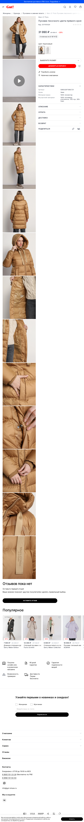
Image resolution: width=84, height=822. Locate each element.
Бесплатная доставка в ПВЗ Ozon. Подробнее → (42, 2)
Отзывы (5, 752)
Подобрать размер (48, 72)
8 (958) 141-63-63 (9, 778)
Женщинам (23, 704)
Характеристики (46, 86)
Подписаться (42, 714)
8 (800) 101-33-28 (9, 774)
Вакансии (6, 758)
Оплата (41, 112)
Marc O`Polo (43, 17)
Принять (72, 819)
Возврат (42, 123)
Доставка (43, 118)
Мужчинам (38, 704)
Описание (43, 107)
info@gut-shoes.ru (9, 788)
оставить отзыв (30, 600)
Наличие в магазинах (49, 75)
